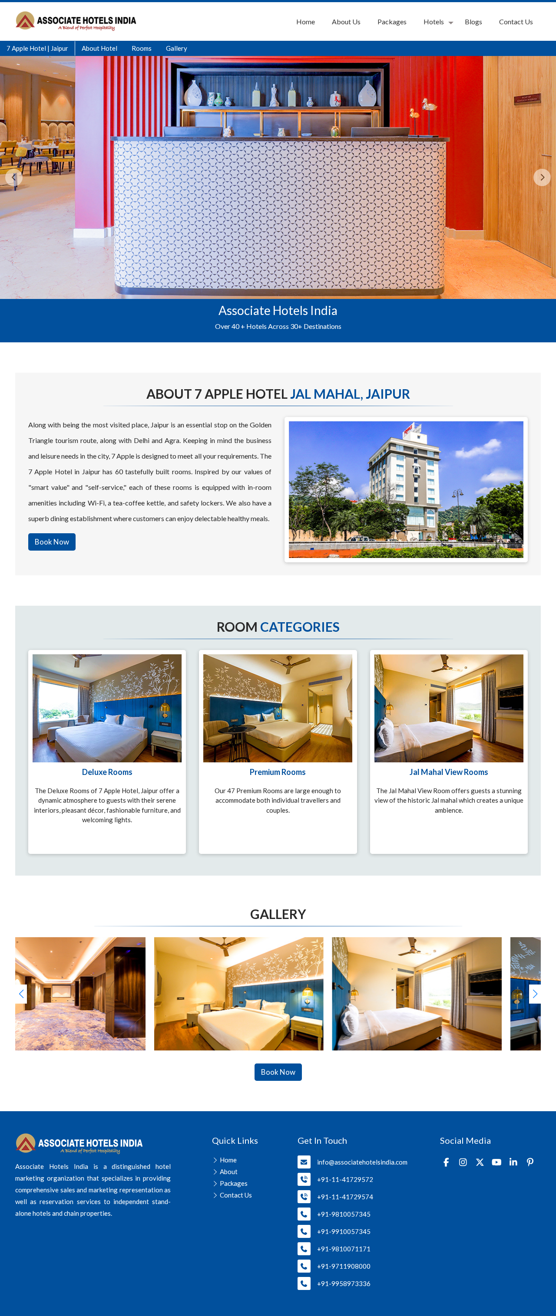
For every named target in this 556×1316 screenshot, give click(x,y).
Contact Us (516, 21)
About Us (346, 21)
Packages (392, 21)
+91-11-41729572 (345, 1179)
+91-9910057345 (344, 1231)
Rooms (142, 48)
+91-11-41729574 (345, 1197)
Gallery (176, 48)
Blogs (473, 21)
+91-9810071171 (344, 1249)
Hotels (434, 21)
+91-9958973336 (344, 1283)
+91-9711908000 (344, 1266)
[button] (535, 994)
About (229, 1171)
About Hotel (99, 48)
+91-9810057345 (344, 1214)
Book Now (52, 541)
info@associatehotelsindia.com (362, 1162)
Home (305, 21)
